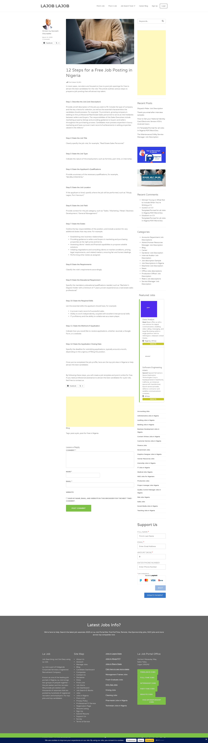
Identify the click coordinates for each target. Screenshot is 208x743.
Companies (81, 672)
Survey (79, 719)
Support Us (81, 716)
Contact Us (81, 675)
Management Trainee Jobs (117, 674)
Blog (68, 428)
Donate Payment (155, 595)
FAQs (78, 680)
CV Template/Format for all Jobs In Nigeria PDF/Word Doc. (154, 210)
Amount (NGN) (145, 552)
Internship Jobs (148, 683)
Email (69, 481)
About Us (80, 659)
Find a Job (80, 683)
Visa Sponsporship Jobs (151, 701)
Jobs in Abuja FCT (113, 659)
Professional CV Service (86, 703)
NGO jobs (151, 632)
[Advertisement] (100, 411)
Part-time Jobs (147, 689)
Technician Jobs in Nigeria (116, 706)
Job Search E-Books (84, 690)
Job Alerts (80, 685)
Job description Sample (151, 261)
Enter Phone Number (148, 563)
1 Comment (46, 39)
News (144, 268)
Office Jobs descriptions (152, 271)
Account (79, 662)
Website (70, 492)
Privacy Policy (82, 701)
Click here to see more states (117, 669)
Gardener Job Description (152, 253)
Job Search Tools (127, 6)
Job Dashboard (82, 688)
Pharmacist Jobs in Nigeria (116, 700)
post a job (75, 433)
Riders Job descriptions (151, 279)
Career (144, 250)
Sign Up (155, 6)
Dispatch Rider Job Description (150, 108)
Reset (160, 588)
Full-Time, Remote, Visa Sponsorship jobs (129, 632)
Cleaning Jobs (111, 695)
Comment (71, 450)
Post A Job (112, 6)
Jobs (78, 693)
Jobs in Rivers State (114, 664)
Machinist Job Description (152, 266)
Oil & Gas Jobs (112, 685)
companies (106, 635)
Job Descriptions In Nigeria (153, 263)
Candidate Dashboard (85, 670)
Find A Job (101, 6)
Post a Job (80, 698)
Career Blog (143, 6)
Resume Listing (82, 709)
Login (164, 6)
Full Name (143, 532)
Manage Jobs (82, 664)
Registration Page (83, 706)
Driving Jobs (111, 690)
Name (69, 472)
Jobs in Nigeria (82, 696)
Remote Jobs (146, 694)
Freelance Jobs (147, 672)
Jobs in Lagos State (114, 654)
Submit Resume (82, 714)
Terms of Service (83, 722)
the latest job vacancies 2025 (78, 632)
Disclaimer (80, 677)
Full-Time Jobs (147, 677)
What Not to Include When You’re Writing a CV (153, 202)
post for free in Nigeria (89, 433)
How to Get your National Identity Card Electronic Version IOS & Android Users (151, 121)
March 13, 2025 (47, 37)
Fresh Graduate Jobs (114, 680)
